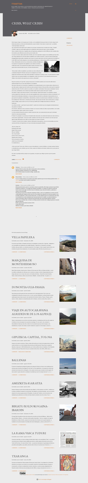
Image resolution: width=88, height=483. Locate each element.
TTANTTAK (17, 4)
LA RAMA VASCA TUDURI (29, 433)
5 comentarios (22, 328)
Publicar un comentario (24, 351)
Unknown (18, 167)
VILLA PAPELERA (23, 237)
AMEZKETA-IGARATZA (27, 383)
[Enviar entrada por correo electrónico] (23, 159)
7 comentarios (22, 424)
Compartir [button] (69, 38)
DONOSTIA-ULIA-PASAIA (28, 287)
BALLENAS (19, 360)
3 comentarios (22, 374)
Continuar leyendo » (49, 251)
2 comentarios (22, 470)
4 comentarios (22, 397)
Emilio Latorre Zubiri (30, 474)
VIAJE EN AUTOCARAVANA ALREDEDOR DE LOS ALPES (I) (31, 312)
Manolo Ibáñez (19, 176)
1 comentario (21, 278)
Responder (19, 173)
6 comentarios (22, 301)
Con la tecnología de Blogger (44, 479)
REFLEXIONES (69, 45)
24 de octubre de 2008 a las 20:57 (27, 185)
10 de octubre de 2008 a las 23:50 (30, 176)
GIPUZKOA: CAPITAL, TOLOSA (32, 337)
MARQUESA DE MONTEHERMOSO (24, 262)
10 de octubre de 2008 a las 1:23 (27, 167)
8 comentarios (22, 251)
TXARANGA (20, 456)
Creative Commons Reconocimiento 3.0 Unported (58, 474)
